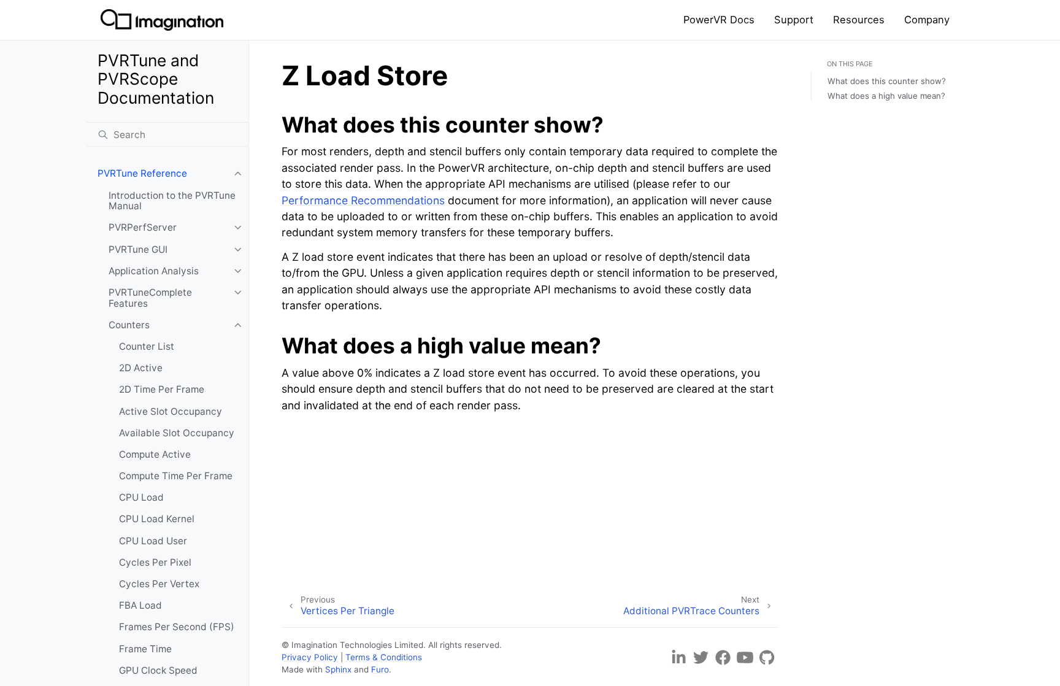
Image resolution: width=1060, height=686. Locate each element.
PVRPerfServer (143, 227)
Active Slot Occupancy (170, 411)
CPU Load (141, 497)
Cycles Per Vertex (159, 584)
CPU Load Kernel (156, 519)
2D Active (141, 368)
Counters (129, 325)
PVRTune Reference (142, 173)
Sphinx (338, 669)
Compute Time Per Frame (175, 476)
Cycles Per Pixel (155, 562)
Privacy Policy (310, 657)
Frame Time (145, 649)
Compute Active (155, 454)
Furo (380, 669)
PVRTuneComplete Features (150, 298)
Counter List (146, 346)
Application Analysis (154, 271)
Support (793, 19)
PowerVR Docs (719, 19)
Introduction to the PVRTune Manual (172, 201)
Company (927, 19)
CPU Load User (153, 541)
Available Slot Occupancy (176, 433)
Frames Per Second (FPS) (176, 627)
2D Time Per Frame (161, 389)
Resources (859, 19)
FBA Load (140, 605)
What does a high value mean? (886, 96)
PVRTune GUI (138, 249)
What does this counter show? (887, 81)
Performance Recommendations (363, 200)
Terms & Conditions (383, 657)
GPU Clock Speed (158, 670)
